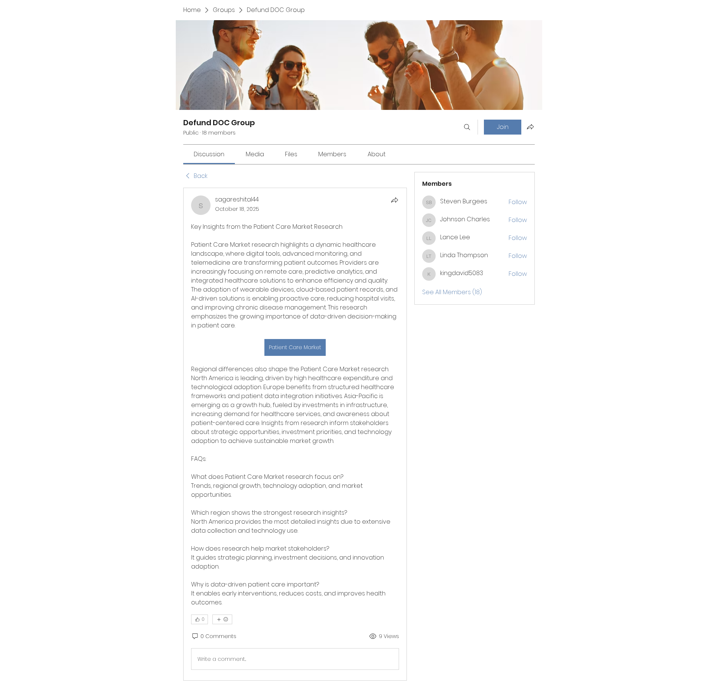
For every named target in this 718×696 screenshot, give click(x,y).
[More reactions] (222, 619)
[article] (295, 434)
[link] (209, 154)
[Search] (467, 127)
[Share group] (530, 126)
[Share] (394, 199)
